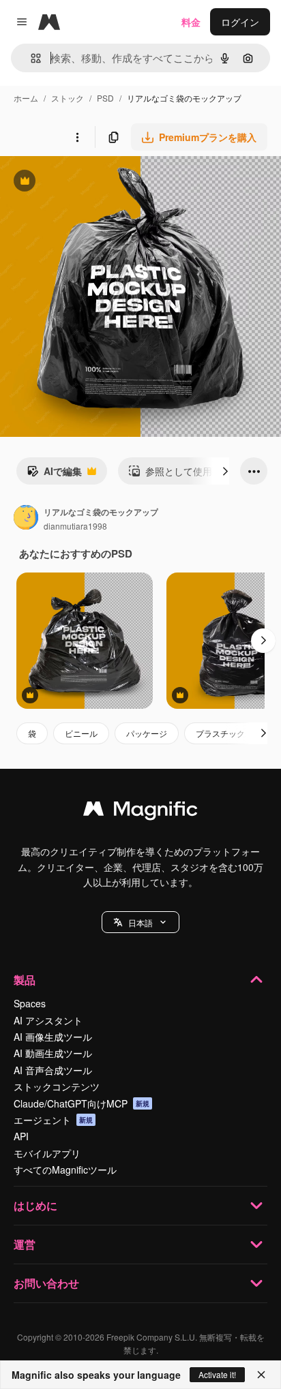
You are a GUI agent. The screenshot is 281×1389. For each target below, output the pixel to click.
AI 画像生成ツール (53, 1036)
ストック (67, 98)
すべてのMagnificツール (65, 1169)
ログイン (240, 22)
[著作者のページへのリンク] (26, 518)
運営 (24, 1244)
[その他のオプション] (77, 137)
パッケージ (146, 733)
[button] (140, 922)
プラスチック (220, 733)
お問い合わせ (46, 1283)
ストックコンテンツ (57, 1086)
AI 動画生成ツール (53, 1053)
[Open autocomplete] (30, 58)
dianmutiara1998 (75, 526)
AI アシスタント (48, 1020)
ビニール (81, 733)
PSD (105, 98)
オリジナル (93, 182)
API (21, 1136)
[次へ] (225, 471)
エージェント (53, 1120)
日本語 (140, 922)
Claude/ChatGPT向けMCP (81, 1103)
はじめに (35, 1205)
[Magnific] (140, 812)
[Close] (261, 1375)
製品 (24, 980)
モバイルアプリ (47, 1153)
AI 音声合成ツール (53, 1070)
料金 (191, 22)
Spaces (30, 1003)
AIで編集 (54, 474)
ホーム (26, 98)
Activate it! (217, 1374)
